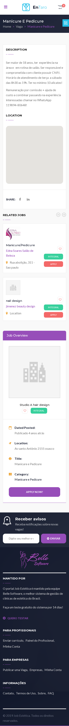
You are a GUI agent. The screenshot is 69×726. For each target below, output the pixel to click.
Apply (53, 264)
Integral (53, 256)
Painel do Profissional (39, 640)
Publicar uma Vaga (15, 670)
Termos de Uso (26, 693)
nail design (14, 301)
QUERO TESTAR (17, 618)
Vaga (19, 26)
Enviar (55, 538)
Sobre (42, 693)
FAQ (51, 693)
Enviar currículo (13, 640)
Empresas (36, 670)
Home (7, 26)
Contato (8, 693)
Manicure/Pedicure (20, 245)
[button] (60, 7)
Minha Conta (11, 646)
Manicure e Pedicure (28, 479)
